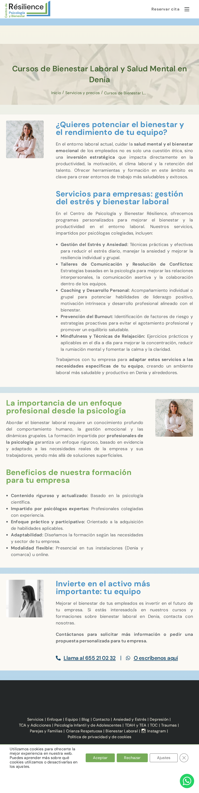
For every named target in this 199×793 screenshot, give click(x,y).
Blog (86, 719)
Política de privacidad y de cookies (100, 736)
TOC (154, 725)
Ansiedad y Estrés (129, 719)
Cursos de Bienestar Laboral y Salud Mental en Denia (126, 93)
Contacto (101, 719)
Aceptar (100, 757)
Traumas (169, 725)
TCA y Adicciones (35, 725)
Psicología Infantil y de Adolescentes (87, 725)
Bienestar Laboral (122, 731)
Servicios (35, 719)
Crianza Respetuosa (84, 731)
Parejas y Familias (46, 731)
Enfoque (54, 719)
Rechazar (132, 757)
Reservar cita (165, 9)
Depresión (159, 719)
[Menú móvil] (185, 9)
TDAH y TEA (136, 725)
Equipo (71, 719)
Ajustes (163, 757)
